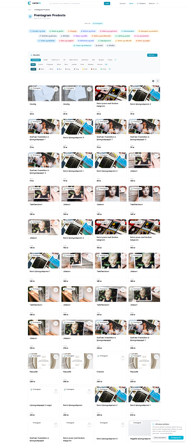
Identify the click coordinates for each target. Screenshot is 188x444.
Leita (107, 3)
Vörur (131, 3)
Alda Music (85, 60)
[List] (157, 81)
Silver (82, 64)
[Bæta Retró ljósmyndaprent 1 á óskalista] (89, 156)
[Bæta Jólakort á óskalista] (156, 156)
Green (104, 69)
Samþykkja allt (176, 438)
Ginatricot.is (56, 60)
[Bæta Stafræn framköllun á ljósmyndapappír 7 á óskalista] (122, 122)
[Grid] (153, 81)
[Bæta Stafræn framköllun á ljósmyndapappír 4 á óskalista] (55, 156)
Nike (93, 60)
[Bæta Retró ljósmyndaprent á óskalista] (89, 390)
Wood (59, 64)
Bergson (101, 60)
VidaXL (46, 60)
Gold (85, 69)
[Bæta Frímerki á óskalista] (122, 356)
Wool (66, 64)
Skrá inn (152, 3)
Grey (68, 69)
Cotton (40, 64)
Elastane (90, 64)
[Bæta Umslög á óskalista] (55, 89)
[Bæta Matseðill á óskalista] (55, 356)
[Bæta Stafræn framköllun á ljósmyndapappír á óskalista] (122, 323)
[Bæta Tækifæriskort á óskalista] (55, 189)
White (51, 69)
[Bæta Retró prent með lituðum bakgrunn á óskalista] (122, 89)
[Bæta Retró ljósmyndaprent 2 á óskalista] (156, 89)
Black (42, 69)
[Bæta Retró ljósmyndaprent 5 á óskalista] (89, 122)
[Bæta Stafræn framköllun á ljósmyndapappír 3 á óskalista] (156, 122)
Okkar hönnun (73, 60)
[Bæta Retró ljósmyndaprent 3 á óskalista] (122, 156)
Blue (60, 69)
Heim (29, 10)
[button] (44, 101)
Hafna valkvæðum (160, 438)
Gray (77, 69)
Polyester (50, 64)
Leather (74, 64)
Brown (95, 69)
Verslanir (123, 3)
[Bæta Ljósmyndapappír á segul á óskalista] (55, 390)
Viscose (99, 64)
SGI (64, 60)
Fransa (110, 60)
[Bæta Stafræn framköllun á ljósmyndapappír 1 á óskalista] (55, 122)
